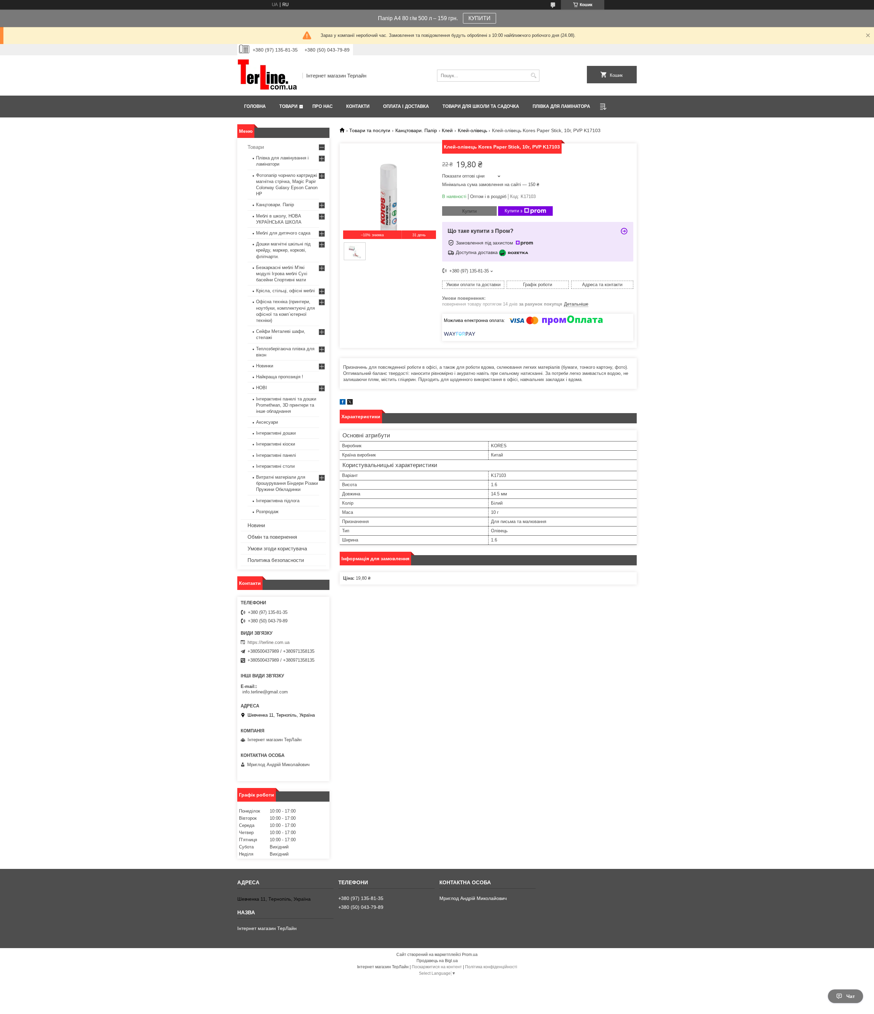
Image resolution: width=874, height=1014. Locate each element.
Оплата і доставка (406, 106)
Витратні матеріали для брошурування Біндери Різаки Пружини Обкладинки (287, 483)
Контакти (357, 106)
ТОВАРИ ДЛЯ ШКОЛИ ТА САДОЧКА (480, 106)
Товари (288, 106)
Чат (850, 996)
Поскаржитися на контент (437, 966)
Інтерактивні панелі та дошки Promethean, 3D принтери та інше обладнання (286, 405)
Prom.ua (470, 954)
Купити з (513, 210)
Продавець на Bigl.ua (437, 960)
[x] (350, 403)
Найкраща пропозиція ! (279, 376)
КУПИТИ (479, 18)
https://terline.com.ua (269, 642)
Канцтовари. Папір (416, 130)
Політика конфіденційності (491, 966)
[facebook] (343, 403)
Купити (469, 211)
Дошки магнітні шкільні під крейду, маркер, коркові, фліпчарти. (283, 250)
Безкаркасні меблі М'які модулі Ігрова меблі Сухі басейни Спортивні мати (281, 273)
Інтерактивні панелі (276, 455)
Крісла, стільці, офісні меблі (285, 290)
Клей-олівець (472, 130)
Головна (255, 106)
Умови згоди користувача (277, 548)
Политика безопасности (276, 560)
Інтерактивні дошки (276, 433)
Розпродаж (267, 511)
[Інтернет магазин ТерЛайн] (267, 75)
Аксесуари (267, 422)
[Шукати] (533, 76)
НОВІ (261, 387)
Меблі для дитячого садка (283, 233)
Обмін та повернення (272, 537)
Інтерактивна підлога (277, 500)
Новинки (264, 365)
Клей (447, 130)
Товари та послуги (369, 130)
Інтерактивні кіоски (275, 444)
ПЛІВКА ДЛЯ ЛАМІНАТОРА (561, 106)
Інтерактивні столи (275, 466)
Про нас (322, 106)
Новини (256, 525)
